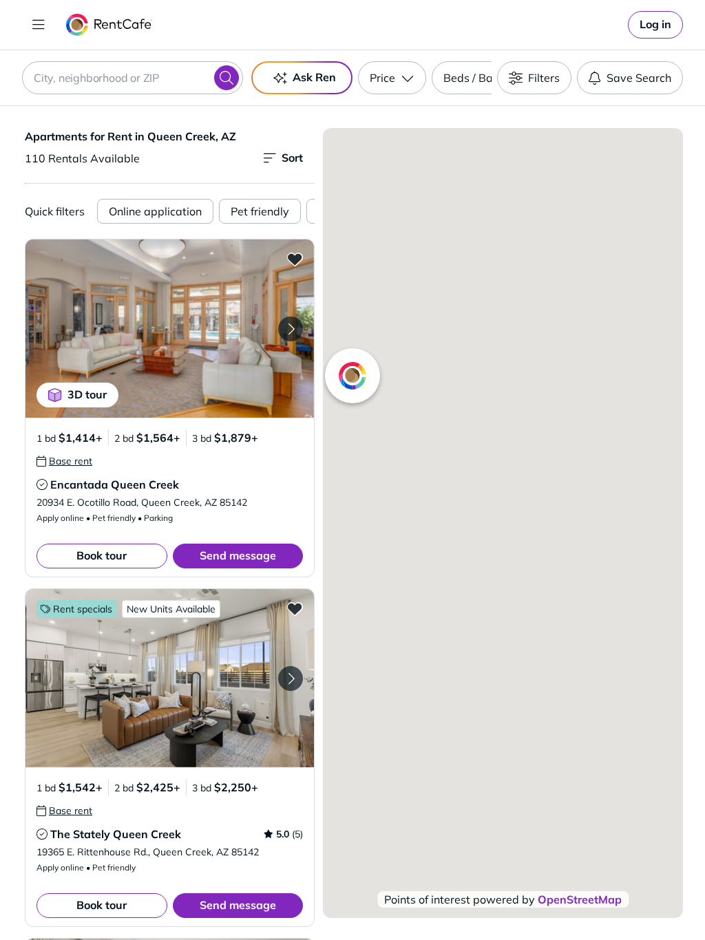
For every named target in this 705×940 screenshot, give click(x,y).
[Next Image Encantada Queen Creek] (290, 329)
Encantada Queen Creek (114, 484)
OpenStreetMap (580, 899)
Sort (292, 157)
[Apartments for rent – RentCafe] (109, 25)
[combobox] (132, 77)
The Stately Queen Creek (115, 834)
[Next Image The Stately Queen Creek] (290, 678)
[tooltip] (64, 461)
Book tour (101, 555)
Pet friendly (260, 211)
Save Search (639, 78)
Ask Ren (314, 77)
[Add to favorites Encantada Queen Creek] (294, 258)
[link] (655, 25)
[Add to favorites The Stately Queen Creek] (294, 608)
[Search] (226, 77)
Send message (238, 555)
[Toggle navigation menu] (38, 24)
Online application (155, 211)
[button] (169, 328)
